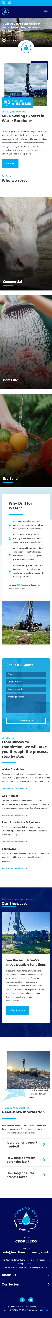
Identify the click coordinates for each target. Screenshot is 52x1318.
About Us (10, 164)
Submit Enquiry (26, 721)
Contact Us (42, 1267)
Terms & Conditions (13, 1267)
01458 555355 (21, 104)
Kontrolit (44, 1310)
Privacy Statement (29, 1267)
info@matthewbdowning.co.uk (26, 1252)
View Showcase (18, 1010)
